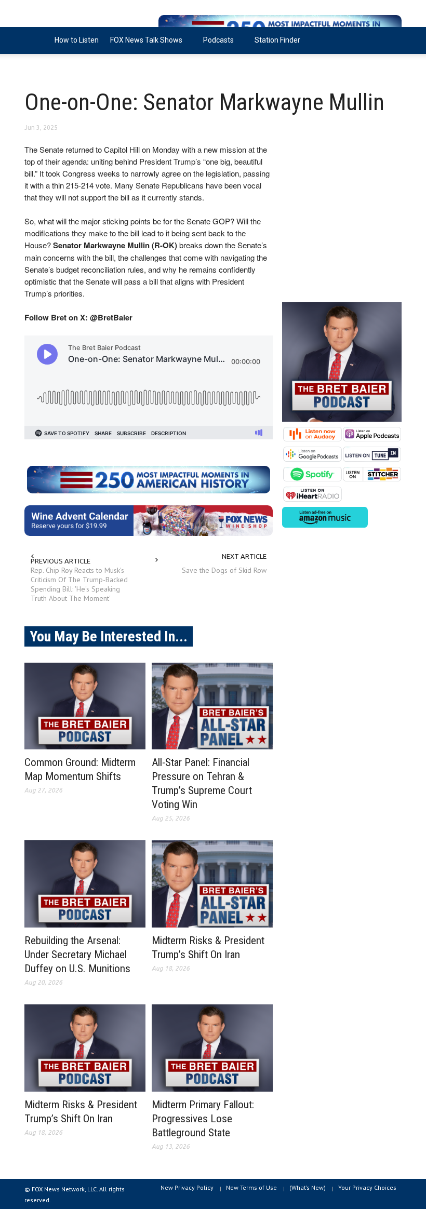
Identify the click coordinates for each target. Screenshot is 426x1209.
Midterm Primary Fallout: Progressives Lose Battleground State (203, 1118)
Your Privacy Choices (367, 1187)
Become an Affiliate (62, 67)
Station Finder (277, 40)
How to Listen (77, 40)
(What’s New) (307, 1187)
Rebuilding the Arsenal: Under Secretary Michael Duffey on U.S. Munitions (77, 954)
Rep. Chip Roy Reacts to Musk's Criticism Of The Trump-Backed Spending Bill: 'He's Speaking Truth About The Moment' (79, 584)
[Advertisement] (342, 217)
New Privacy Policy (187, 1187)
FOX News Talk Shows (143, 45)
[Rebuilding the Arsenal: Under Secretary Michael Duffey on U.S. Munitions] (84, 884)
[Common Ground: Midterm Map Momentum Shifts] (84, 706)
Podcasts (215, 45)
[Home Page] (36, 40)
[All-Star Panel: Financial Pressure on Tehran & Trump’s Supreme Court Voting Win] (212, 706)
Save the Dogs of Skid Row (224, 570)
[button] (391, 39)
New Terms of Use (251, 1187)
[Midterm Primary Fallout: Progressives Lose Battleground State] (212, 1048)
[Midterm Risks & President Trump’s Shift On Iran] (212, 884)
